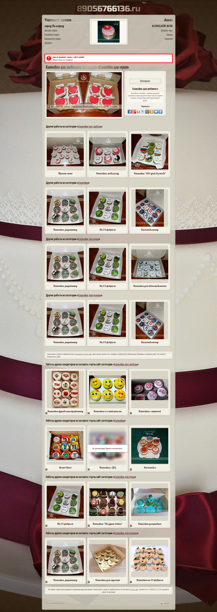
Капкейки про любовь (89, 126)
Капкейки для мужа (88, 239)
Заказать (145, 80)
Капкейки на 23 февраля (149, 580)
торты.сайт (134, 589)
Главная (170, 34)
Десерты (48, 42)
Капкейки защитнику (65, 229)
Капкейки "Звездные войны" (107, 523)
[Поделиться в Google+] (134, 112)
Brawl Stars (65, 467)
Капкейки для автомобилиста (149, 285)
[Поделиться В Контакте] (160, 112)
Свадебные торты (52, 34)
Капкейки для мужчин (89, 295)
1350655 (166, 603)
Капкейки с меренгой (150, 411)
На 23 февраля (107, 229)
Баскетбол (150, 467)
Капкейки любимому (107, 173)
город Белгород (54, 26)
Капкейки (83, 183)
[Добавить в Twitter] (156, 112)
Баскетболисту (149, 229)
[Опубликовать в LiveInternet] (139, 112)
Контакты (169, 38)
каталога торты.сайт (84, 354)
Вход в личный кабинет (56, 603)
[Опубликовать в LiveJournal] (143, 112)
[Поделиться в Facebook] (130, 112)
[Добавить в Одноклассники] (152, 112)
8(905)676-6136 (155, 589)
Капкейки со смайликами (107, 411)
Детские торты (51, 30)
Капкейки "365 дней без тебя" (150, 173)
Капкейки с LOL (107, 467)
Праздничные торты (53, 38)
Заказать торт (167, 30)
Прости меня (65, 173)
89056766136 (123, 354)
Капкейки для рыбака (149, 523)
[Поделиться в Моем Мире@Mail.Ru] (147, 112)
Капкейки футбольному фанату (65, 411)
